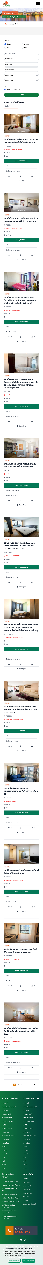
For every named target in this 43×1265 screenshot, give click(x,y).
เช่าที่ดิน (25, 1125)
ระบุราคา (17, 89)
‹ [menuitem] (10, 1085)
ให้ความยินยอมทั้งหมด (28, 1261)
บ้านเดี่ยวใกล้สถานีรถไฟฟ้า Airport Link (9, 1218)
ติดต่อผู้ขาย (22, 181)
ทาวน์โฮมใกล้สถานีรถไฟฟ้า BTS (11, 1198)
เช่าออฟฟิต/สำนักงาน (29, 1136)
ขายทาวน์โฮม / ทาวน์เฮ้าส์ (9, 1107)
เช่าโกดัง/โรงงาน (28, 1129)
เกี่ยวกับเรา (26, 1182)
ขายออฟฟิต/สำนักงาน (8, 1136)
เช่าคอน (25, 1147)
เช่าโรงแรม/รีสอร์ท (28, 1121)
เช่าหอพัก (25, 1150)
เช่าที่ (24, 1161)
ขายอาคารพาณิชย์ (7, 1118)
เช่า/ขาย (26, 44)
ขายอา (3, 1168)
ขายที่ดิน (4, 1125)
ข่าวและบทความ (27, 1193)
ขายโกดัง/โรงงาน (7, 1129)
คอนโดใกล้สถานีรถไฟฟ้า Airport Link (8, 1206)
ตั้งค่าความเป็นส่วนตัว (14, 1261)
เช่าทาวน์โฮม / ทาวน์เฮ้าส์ (30, 1107)
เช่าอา (24, 1168)
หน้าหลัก (4, 24)
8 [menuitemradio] (34, 1085)
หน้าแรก (25, 1179)
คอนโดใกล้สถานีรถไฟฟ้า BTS (10, 1194)
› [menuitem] (37, 1085)
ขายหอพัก (4, 1150)
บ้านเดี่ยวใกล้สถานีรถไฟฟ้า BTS (11, 1202)
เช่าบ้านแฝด (26, 1132)
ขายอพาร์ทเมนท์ (6, 1114)
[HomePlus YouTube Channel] (21, 1240)
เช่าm (24, 1158)
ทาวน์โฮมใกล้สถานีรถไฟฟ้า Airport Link (9, 1212)
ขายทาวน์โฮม (5, 1143)
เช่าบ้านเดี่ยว (26, 1103)
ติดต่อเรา (25, 1200)
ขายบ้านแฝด (5, 1132)
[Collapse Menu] (38, 4)
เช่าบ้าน (25, 1165)
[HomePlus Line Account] (25, 1240)
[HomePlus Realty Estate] (6, 4)
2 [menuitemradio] (18, 1085)
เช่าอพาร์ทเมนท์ (27, 1114)
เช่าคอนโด (26, 1111)
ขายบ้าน (4, 1165)
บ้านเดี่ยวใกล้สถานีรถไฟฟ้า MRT (9, 1190)
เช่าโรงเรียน (26, 1140)
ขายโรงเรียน (5, 1140)
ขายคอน (4, 1147)
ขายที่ (3, 1161)
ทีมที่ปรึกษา (26, 1190)
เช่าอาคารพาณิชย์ (28, 1118)
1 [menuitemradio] (14, 1085)
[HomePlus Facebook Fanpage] (18, 1240)
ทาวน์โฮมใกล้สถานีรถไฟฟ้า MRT (11, 1185)
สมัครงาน (25, 1197)
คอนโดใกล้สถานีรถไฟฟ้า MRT (10, 1182)
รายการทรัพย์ (27, 1186)
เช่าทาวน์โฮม (26, 1143)
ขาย (25, 48)
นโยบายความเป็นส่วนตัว (30, 1204)
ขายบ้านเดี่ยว (5, 1103)
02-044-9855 (22, 1232)
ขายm (3, 1158)
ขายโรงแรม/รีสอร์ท (7, 1121)
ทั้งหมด (9, 44)
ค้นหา (22, 95)
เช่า (8, 48)
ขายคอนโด (5, 1111)
